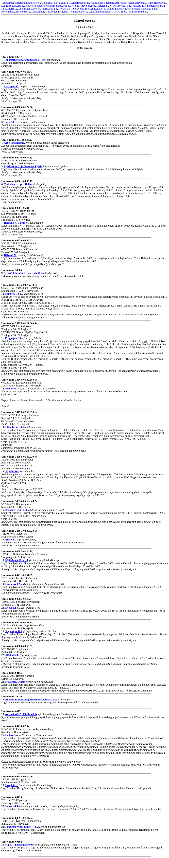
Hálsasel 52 (18, 5)
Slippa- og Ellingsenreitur (134, 11)
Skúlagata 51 (63, 2)
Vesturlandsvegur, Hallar (140, 2)
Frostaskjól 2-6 (49, 8)
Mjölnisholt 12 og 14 (29, 8)
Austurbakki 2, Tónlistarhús (29, 11)
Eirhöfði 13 (11, 8)
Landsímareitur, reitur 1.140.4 (103, 11)
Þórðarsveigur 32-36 (16, 510)
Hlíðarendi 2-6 (104, 5)
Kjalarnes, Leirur (112, 8)
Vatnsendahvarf (79, 11)
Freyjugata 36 (88, 5)
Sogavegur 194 (81, 8)
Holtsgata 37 (65, 8)
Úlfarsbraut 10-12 (122, 5)
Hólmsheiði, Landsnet (16, 222)
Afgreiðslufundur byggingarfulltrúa (43, 5)
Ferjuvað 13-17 (71, 5)
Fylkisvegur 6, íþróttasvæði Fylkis (108, 2)
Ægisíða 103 (139, 5)
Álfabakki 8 (96, 8)
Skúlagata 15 (48, 2)
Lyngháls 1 (64, 11)
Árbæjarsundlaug (80, 2)
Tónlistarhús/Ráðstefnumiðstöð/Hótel (20, 2)
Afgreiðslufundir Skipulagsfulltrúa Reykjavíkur (31, 699)
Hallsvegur (51, 11)
